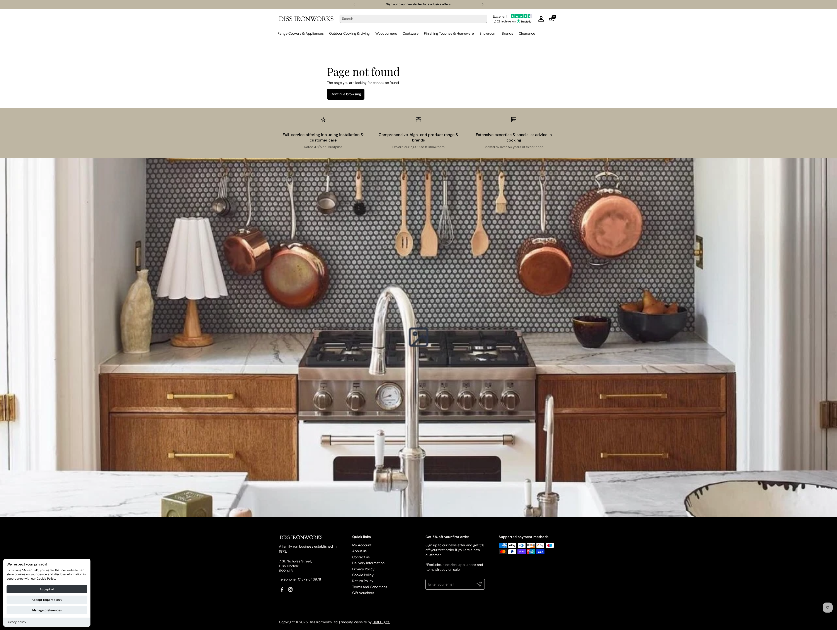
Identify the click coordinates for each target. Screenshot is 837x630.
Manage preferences (47, 610)
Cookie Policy (363, 575)
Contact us (361, 557)
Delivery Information (368, 563)
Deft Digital (381, 622)
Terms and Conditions (369, 587)
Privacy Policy (363, 569)
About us (359, 551)
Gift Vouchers (363, 593)
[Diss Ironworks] (306, 18)
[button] (553, 19)
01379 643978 (309, 579)
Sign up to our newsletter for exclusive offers (418, 4)
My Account (361, 545)
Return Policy (362, 581)
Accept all (47, 589)
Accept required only (47, 600)
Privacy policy (16, 622)
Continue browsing (345, 94)
